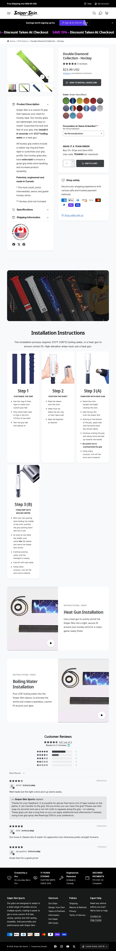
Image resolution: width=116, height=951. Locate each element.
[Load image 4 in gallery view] (48, 88)
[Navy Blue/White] (66, 108)
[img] (16, 781)
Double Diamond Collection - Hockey (47, 41)
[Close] (112, 23)
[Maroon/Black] (80, 108)
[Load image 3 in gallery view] (36, 88)
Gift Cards (53, 923)
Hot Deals (53, 919)
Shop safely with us (74, 215)
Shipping (67, 73)
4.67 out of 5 (65, 742)
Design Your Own (56, 907)
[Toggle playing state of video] (51, 643)
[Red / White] (80, 116)
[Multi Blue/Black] (73, 101)
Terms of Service (77, 915)
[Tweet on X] (19, 244)
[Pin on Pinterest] (24, 244)
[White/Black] (100, 108)
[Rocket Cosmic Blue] (73, 108)
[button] (9, 13)
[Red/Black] (93, 101)
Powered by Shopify (39, 946)
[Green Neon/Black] (66, 101)
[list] (58, 464)
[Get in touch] (100, 13)
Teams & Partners (56, 911)
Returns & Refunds (78, 907)
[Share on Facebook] (14, 244)
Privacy (72, 911)
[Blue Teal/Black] (73, 116)
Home (12, 41)
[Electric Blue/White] (93, 108)
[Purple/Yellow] (66, 116)
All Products (22, 41)
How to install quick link (83, 82)
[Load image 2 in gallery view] (24, 88)
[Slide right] (48, 77)
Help (89, 4)
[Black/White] (100, 101)
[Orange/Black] (86, 101)
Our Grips (52, 903)
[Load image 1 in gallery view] (12, 88)
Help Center (96, 920)
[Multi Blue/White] (86, 108)
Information (53, 915)
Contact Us (95, 916)
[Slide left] (42, 77)
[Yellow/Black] (80, 101)
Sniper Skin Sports (21, 946)
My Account (103, 4)
